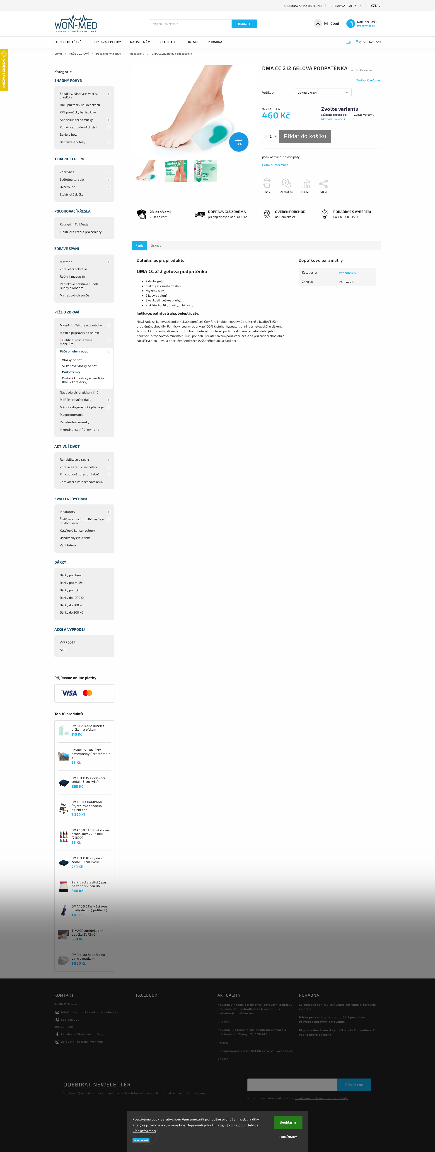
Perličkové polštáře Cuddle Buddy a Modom (79, 286)
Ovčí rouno (67, 187)
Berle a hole (68, 134)
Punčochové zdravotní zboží (80, 474)
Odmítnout (288, 1137)
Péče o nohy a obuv (74, 351)
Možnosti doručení (333, 119)
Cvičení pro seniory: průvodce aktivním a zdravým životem (337, 1007)
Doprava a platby (342, 5)
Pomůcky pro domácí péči (78, 127)
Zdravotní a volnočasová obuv (81, 482)
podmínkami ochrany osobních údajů (321, 1098)
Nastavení (141, 1140)
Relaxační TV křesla (74, 224)
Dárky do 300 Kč (71, 612)
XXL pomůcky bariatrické (78, 112)
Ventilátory (68, 545)
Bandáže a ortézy (72, 142)
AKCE (63, 650)
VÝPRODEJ (67, 642)
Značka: (368, 80)
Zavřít (366, 200)
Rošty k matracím (72, 276)
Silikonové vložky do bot (79, 366)
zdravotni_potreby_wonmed (82, 1041)
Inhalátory (67, 512)
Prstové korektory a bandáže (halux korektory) (83, 380)
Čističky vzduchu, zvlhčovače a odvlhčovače (82, 521)
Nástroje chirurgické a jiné (79, 392)
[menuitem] (71, 42)
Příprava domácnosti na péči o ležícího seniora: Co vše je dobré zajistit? (338, 1032)
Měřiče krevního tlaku (75, 399)
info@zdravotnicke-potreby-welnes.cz (89, 1012)
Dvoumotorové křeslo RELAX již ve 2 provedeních (255, 1051)
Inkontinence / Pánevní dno (79, 429)
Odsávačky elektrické (75, 538)
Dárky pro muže (71, 583)
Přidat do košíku (305, 136)
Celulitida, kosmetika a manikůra (76, 342)
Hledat (244, 23)
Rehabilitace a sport (74, 459)
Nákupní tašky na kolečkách (80, 105)
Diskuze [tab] (155, 245)
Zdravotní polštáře (73, 269)
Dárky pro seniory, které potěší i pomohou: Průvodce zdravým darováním (332, 1019)
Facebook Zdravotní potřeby (82, 1034)
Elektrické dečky (72, 194)
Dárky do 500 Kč (71, 605)
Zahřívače (67, 172)
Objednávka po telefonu (303, 5)
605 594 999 (63, 1026)
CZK (374, 5)
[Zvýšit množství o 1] (276, 137)
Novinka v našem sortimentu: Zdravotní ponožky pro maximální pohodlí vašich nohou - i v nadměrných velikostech (255, 1009)
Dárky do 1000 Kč (72, 597)
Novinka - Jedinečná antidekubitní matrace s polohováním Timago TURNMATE (252, 1032)
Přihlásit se (354, 1085)
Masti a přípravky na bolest (79, 333)
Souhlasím (288, 1122)
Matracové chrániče (74, 295)
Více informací (144, 1131)
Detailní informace (275, 165)
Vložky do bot (72, 360)
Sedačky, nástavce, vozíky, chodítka (79, 95)
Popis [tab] (139, 245)
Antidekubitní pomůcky (76, 120)
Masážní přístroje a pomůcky (81, 325)
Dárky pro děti (70, 590)
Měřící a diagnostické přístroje (82, 407)
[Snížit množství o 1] (265, 137)
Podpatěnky (71, 372)
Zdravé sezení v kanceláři (78, 467)
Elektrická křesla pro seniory (81, 232)
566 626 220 (70, 1019)
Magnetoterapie (71, 414)
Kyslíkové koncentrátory (77, 530)
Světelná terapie (72, 179)
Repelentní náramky (74, 422)
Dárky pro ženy (71, 575)
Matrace (66, 262)
